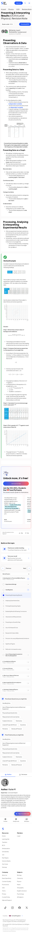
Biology (19, 875)
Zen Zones (5, 864)
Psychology (20, 894)
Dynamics (23, 725)
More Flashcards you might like (14, 735)
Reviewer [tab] (24, 774)
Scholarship (5, 851)
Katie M (18, 30)
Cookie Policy (6, 897)
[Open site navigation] (29, 3)
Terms (4, 891)
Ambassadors (6, 848)
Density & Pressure (16, 729)
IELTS (3, 845)
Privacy (4, 894)
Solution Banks (6, 861)
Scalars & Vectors (7, 721)
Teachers (4, 842)
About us (4, 875)
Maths (18, 884)
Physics (11, 9)
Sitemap (4, 867)
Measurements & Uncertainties (10, 717)
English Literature (22, 891)
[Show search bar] (25, 3)
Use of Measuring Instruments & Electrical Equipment (13, 708)
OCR (17, 9)
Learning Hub (5, 839)
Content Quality (6, 881)
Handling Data (6, 703)
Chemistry (20, 878)
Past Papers (5, 858)
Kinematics (19, 721)
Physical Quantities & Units (9, 713)
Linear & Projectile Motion (9, 725)
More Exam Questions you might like (16, 699)
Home (4, 836)
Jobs (3, 887)
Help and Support (7, 900)
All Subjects (20, 897)
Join (3, 854)
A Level (3, 9)
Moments (5, 729)
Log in (18, 836)
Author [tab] (9, 774)
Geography (20, 887)
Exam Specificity (6, 878)
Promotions (5, 884)
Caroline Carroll (22, 32)
